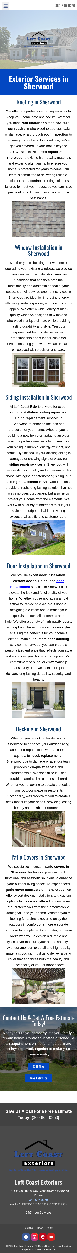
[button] (5, 6)
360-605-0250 (45, 1117)
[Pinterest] (43, 1237)
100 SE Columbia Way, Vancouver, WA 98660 (38, 1190)
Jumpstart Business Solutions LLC (38, 1249)
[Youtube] (51, 1237)
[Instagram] (34, 1237)
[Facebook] (26, 1237)
